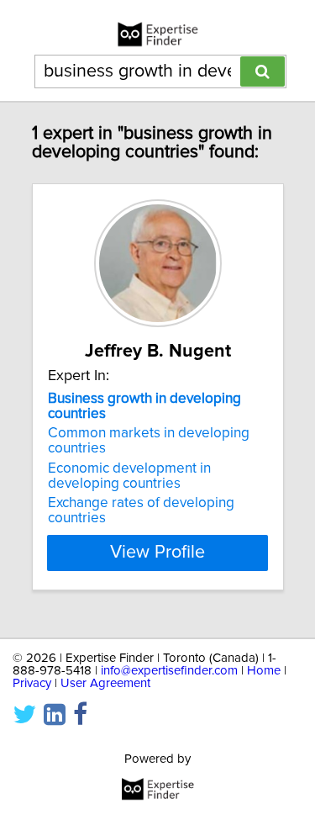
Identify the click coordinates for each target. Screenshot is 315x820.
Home (264, 670)
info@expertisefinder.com (169, 670)
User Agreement (105, 683)
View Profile (157, 552)
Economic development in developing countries (129, 476)
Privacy (32, 683)
